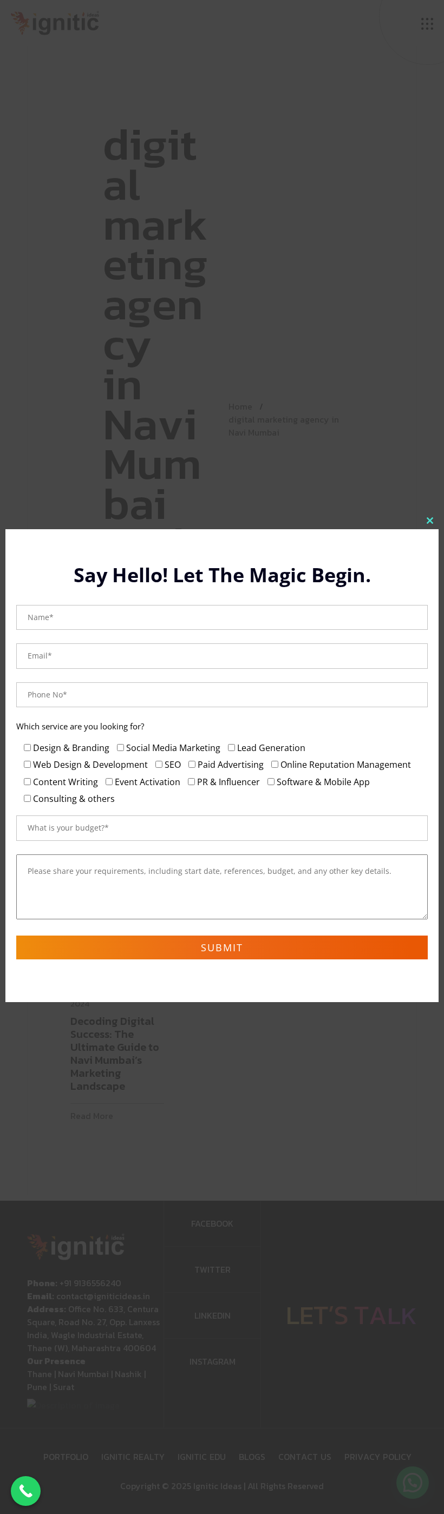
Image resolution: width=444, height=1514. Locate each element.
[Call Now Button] (26, 1491)
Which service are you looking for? (80, 726)
